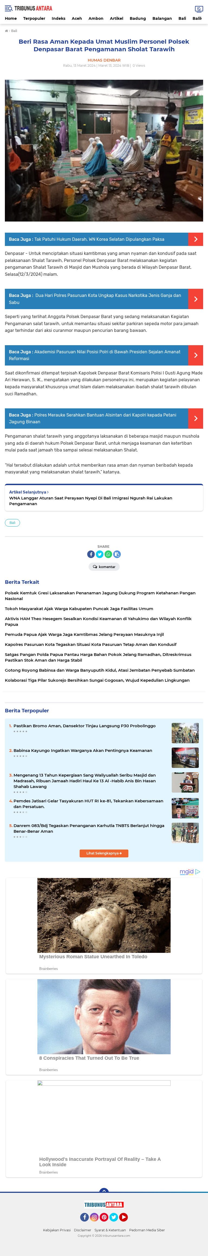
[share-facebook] (91, 554)
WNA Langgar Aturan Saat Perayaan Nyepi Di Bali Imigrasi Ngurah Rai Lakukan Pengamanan (90, 500)
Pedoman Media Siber (147, 1230)
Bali (182, 18)
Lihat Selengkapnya (102, 853)
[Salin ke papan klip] (117, 554)
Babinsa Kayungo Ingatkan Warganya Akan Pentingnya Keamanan (83, 750)
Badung (138, 18)
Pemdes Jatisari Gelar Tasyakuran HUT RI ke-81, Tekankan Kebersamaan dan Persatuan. (88, 803)
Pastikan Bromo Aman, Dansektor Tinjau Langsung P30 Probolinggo (85, 725)
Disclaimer (82, 1230)
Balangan (162, 18)
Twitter (116, 1224)
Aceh (77, 18)
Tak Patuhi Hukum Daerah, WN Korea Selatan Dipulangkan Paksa (99, 239)
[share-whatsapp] (108, 554)
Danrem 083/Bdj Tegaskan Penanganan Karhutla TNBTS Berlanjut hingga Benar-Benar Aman (89, 828)
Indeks (58, 18)
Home (11, 18)
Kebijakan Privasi (57, 1230)
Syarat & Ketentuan (110, 1230)
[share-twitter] (99, 554)
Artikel (116, 18)
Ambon (96, 18)
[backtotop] (104, 1193)
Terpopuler (34, 18)
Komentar (106, 567)
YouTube (127, 1224)
